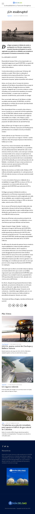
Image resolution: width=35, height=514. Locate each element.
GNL (3, 423)
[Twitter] (5, 446)
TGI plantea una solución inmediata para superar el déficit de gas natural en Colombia (16, 427)
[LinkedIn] (7, 446)
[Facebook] (3, 446)
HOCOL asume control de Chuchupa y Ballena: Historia (17, 347)
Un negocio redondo (10, 387)
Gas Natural (5, 344)
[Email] (25, 305)
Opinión (9, 16)
